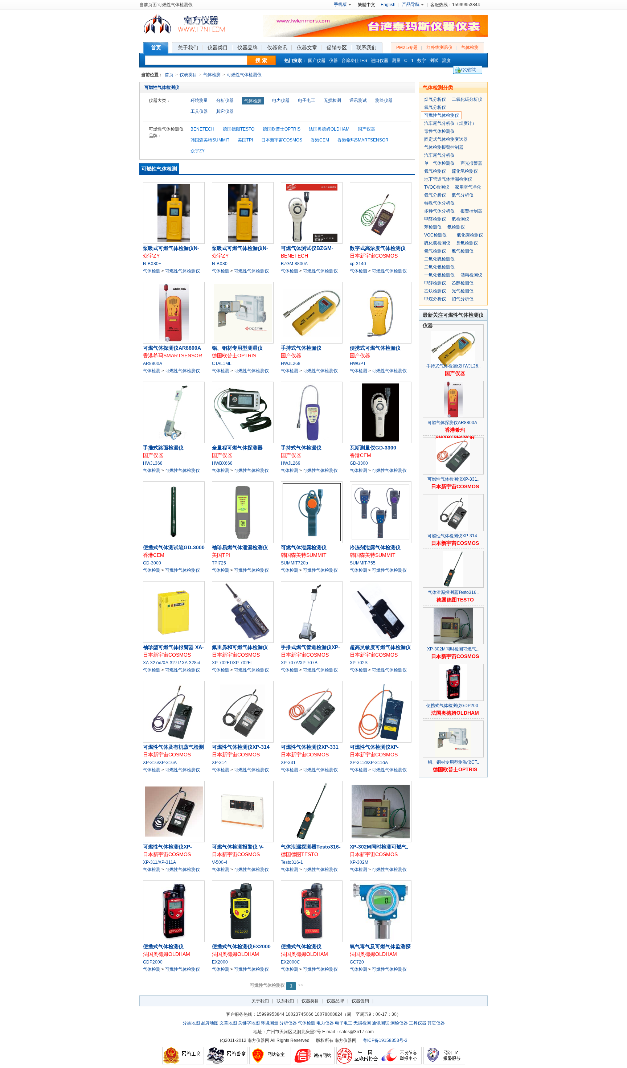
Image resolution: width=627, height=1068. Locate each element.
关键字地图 (249, 1023)
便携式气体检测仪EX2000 (241, 946)
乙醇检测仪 (463, 283)
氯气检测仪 (463, 251)
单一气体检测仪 (439, 163)
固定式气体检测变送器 (446, 139)
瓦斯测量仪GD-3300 (373, 448)
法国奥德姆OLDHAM (329, 129)
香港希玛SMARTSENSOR (363, 140)
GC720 (357, 962)
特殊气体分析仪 (439, 203)
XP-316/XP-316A (160, 762)
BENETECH (202, 129)
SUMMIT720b (294, 563)
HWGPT (358, 363)
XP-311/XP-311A (159, 862)
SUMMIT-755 (363, 563)
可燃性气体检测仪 (244, 74)
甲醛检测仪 (435, 219)
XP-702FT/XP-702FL (232, 662)
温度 (446, 60)
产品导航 (410, 4)
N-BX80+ (152, 263)
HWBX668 (222, 463)
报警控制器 (471, 211)
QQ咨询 (468, 69)
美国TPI (245, 140)
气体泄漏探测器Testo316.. (453, 592)
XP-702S (359, 662)
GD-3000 (152, 563)
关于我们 (260, 1000)
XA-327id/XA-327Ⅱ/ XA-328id (171, 662)
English (388, 4)
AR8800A (152, 363)
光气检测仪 (463, 290)
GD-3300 (359, 463)
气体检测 (470, 47)
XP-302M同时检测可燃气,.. (453, 649)
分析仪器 (225, 100)
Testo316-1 (292, 862)
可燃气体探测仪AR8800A (172, 348)
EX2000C (290, 962)
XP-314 (219, 762)
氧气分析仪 (435, 107)
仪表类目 (188, 74)
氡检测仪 (460, 219)
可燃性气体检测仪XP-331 (310, 747)
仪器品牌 (335, 1000)
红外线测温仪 (439, 47)
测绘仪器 (384, 100)
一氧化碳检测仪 (467, 235)
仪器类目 (310, 1000)
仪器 (333, 60)
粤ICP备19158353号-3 (385, 1040)
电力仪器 (281, 100)
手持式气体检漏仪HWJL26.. (453, 366)
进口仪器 (379, 60)
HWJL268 (290, 363)
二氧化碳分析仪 (467, 99)
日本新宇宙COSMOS (281, 140)
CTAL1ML (221, 363)
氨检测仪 (456, 227)
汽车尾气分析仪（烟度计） (450, 123)
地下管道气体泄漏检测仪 (448, 179)
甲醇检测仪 (435, 283)
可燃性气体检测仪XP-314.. (453, 535)
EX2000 (220, 962)
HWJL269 (290, 463)
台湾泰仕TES (354, 60)
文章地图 (228, 1023)
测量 (396, 60)
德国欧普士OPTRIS (281, 129)
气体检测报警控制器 (443, 147)
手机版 (340, 4)
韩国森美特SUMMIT (209, 140)
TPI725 (219, 563)
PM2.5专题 (407, 47)
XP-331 (288, 762)
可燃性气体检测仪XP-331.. (453, 479)
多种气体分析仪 (439, 211)
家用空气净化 (468, 187)
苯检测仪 (433, 227)
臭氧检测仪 (467, 243)
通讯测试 (358, 100)
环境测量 (199, 100)
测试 (434, 60)
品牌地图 (209, 1023)
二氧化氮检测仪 (439, 267)
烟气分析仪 (435, 99)
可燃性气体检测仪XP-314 (241, 747)
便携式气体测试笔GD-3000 (174, 547)
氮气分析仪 (463, 195)
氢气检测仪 (435, 251)
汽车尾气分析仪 (439, 155)
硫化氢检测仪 (465, 171)
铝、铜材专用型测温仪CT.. (453, 762)
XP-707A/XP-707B (299, 662)
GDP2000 (153, 962)
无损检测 (332, 100)
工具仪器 (199, 111)
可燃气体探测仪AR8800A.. (453, 422)
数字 (421, 60)
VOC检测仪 (435, 235)
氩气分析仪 (435, 195)
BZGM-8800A (294, 263)
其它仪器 (225, 111)
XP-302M (359, 862)
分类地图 (191, 1023)
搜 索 (261, 60)
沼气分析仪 (463, 298)
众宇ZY (197, 150)
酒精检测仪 (471, 275)
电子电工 (306, 100)
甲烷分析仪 (435, 298)
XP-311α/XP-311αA (369, 762)
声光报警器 (471, 163)
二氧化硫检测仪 (439, 259)
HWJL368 (153, 463)
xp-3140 (358, 263)
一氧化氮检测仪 (439, 275)
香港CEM (320, 140)
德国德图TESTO (238, 129)
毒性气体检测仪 (439, 131)
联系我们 (285, 1000)
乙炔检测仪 (435, 290)
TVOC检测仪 (436, 187)
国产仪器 (316, 60)
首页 (169, 74)
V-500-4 (220, 862)
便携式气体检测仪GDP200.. (453, 705)
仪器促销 (360, 1000)
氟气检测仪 (435, 171)
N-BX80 (220, 263)
